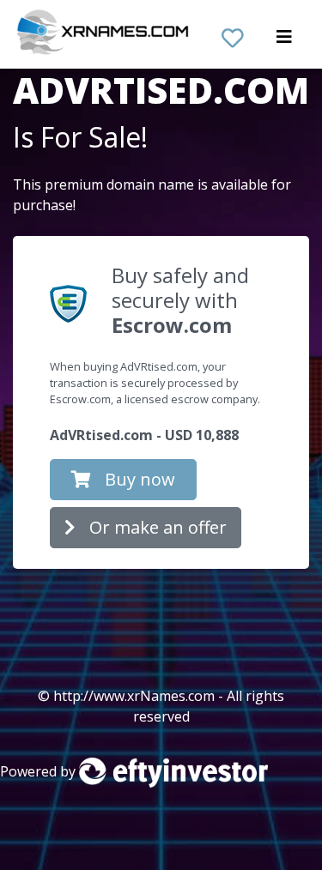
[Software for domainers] (173, 771)
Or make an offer (158, 527)
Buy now (140, 479)
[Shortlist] (233, 34)
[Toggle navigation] (284, 41)
